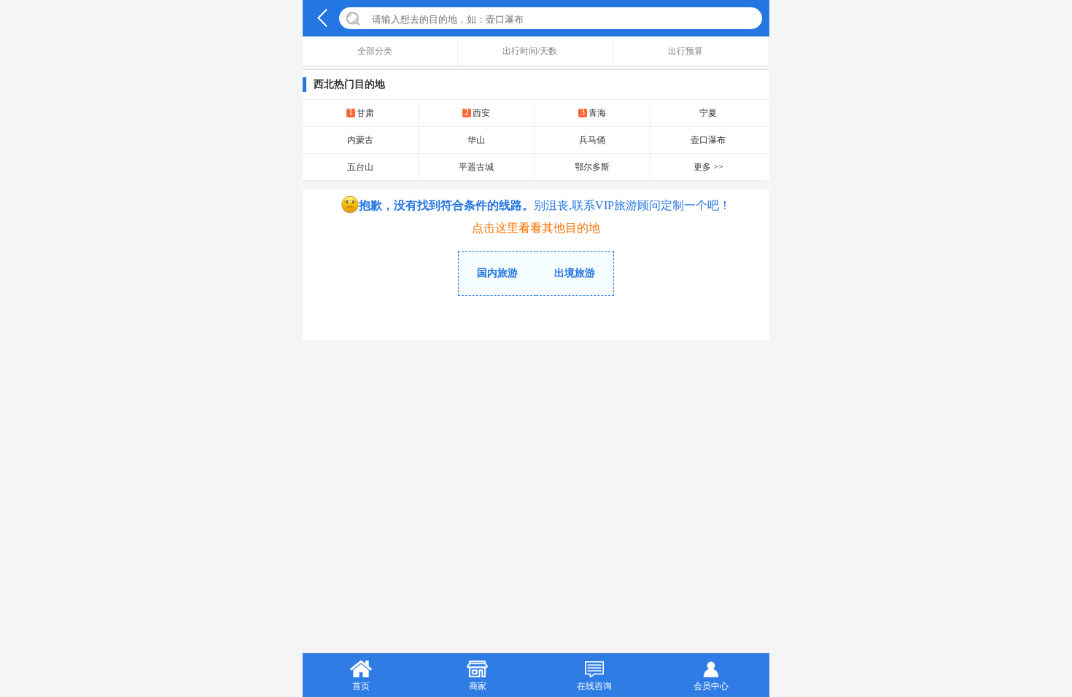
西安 (477, 112)
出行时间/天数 (529, 51)
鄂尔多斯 (592, 167)
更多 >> (708, 167)
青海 (593, 112)
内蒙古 (360, 140)
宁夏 (708, 113)
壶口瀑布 (708, 140)
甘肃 (361, 112)
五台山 (360, 167)
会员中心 (711, 686)
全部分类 (374, 51)
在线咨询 (594, 686)
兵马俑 (592, 140)
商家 (477, 686)
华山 (476, 140)
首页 (361, 686)
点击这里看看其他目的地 (536, 228)
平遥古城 (476, 167)
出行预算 (685, 51)
